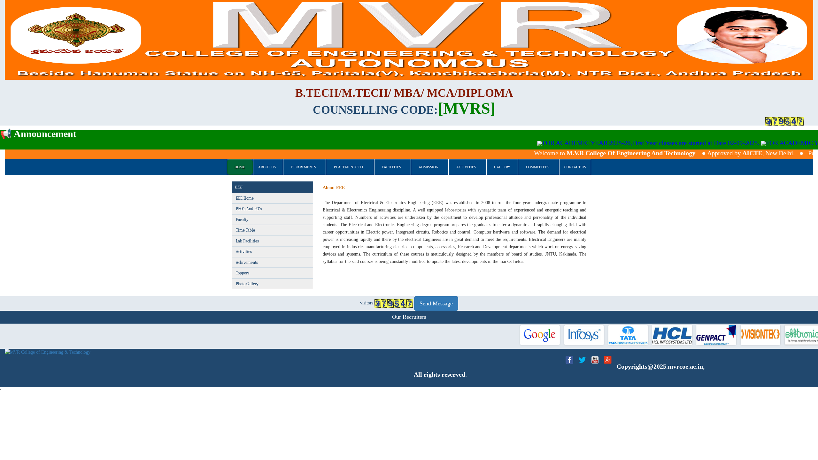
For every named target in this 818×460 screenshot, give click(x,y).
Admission (428, 167)
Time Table (245, 230)
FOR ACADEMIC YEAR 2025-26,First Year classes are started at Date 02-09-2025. (624, 142)
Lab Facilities (247, 241)
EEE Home (245, 198)
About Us (267, 167)
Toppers (242, 273)
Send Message (436, 303)
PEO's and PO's (249, 208)
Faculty (242, 219)
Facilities (391, 167)
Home (240, 167)
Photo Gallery (247, 283)
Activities (466, 167)
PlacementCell (349, 167)
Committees (537, 167)
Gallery (502, 167)
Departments (303, 167)
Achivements (247, 262)
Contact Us (575, 167)
